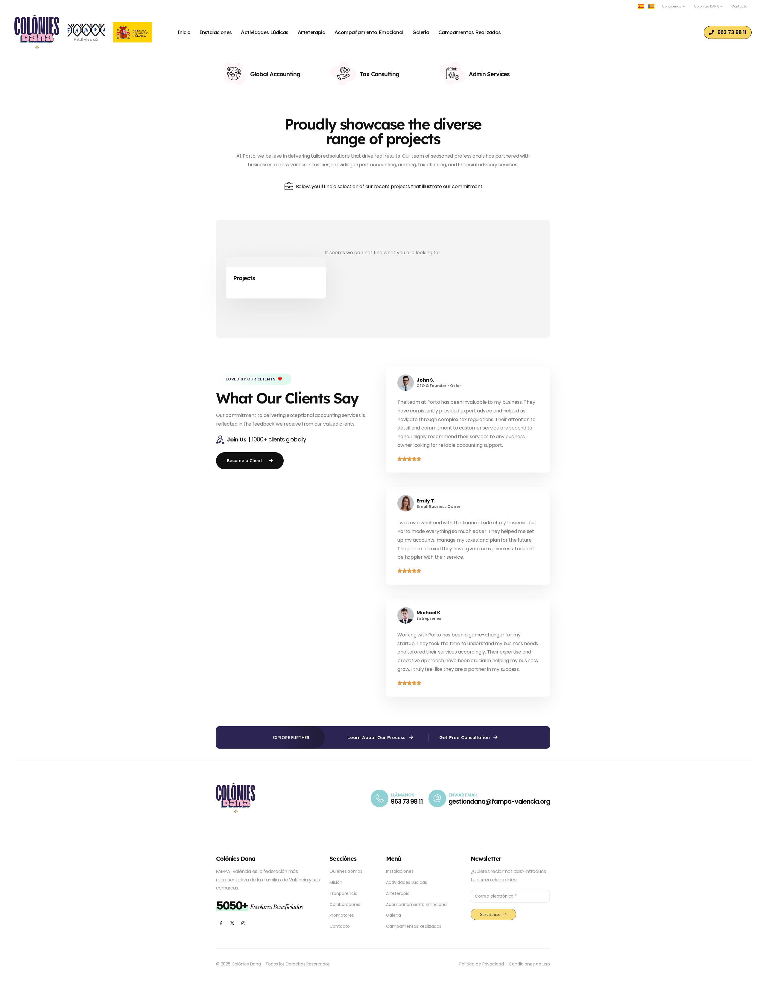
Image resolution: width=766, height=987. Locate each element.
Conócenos (671, 6)
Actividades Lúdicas (264, 32)
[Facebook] (221, 923)
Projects (244, 278)
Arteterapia (311, 32)
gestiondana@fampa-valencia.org (499, 801)
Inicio (183, 32)
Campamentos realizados (469, 32)
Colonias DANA (706, 6)
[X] (232, 923)
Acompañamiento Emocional (369, 32)
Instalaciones (216, 32)
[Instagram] (243, 923)
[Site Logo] (36, 32)
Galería (420, 32)
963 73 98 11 (406, 801)
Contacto (739, 6)
